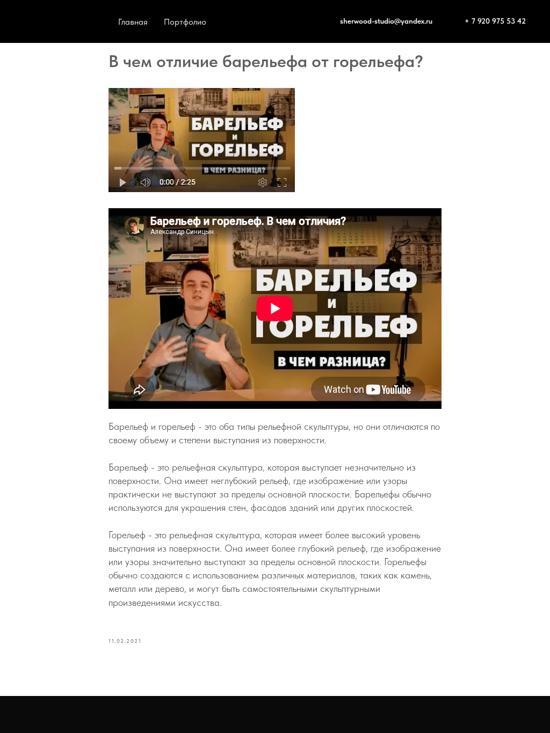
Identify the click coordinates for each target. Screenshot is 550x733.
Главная (133, 22)
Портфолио (185, 22)
